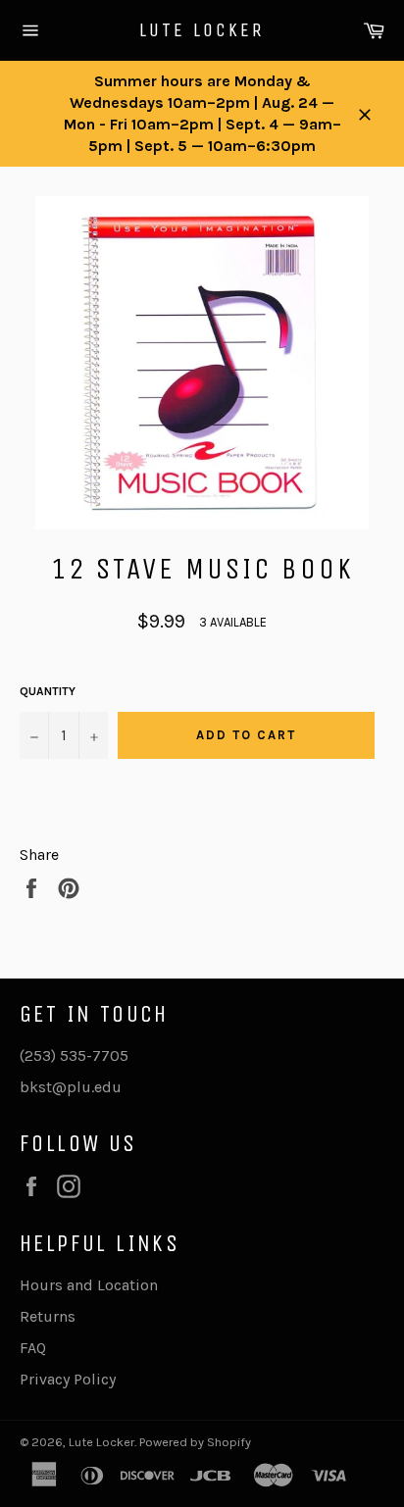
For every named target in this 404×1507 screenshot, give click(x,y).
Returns (48, 1316)
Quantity (48, 691)
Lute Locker (202, 30)
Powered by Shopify (195, 1441)
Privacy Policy (68, 1379)
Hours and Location (89, 1285)
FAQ (33, 1347)
